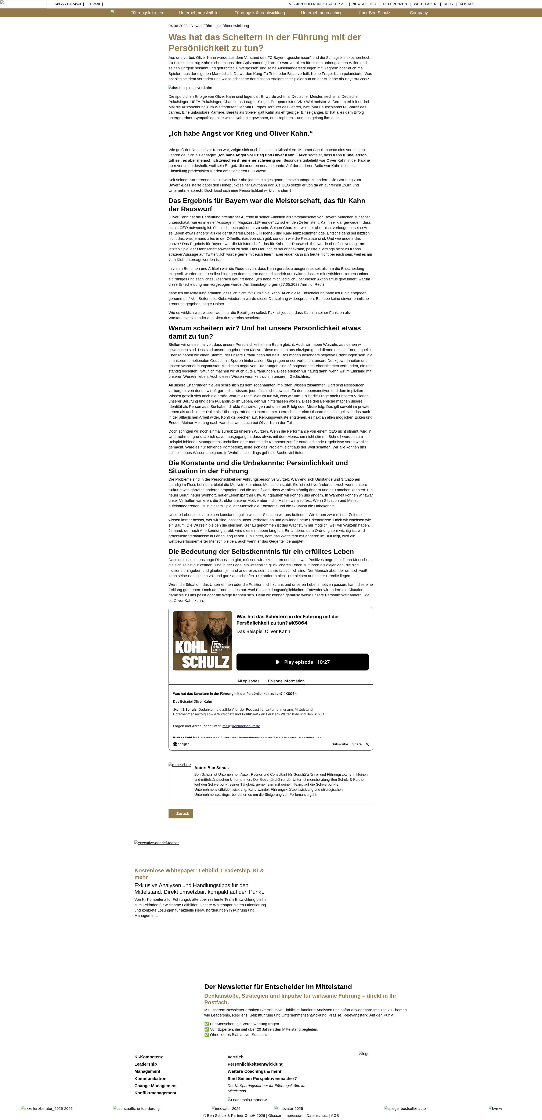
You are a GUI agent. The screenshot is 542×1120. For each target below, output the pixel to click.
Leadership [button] (146, 1064)
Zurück (182, 813)
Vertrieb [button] (236, 1057)
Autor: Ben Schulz (212, 768)
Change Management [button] (156, 1085)
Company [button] (419, 12)
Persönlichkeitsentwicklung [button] (256, 1064)
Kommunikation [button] (151, 1078)
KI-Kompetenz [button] (149, 1057)
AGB (335, 1115)
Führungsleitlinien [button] (146, 12)
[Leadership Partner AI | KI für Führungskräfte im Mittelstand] (248, 938)
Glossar (274, 1115)
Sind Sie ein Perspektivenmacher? (262, 1078)
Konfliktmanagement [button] (156, 1093)
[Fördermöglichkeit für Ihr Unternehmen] (136, 1108)
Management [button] (148, 1071)
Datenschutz (317, 1115)
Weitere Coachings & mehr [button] (255, 1071)
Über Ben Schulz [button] (374, 12)
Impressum (294, 1115)
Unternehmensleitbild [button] (198, 12)
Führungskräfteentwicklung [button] (260, 12)
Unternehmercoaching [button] (322, 12)
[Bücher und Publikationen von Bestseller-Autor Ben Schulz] (405, 1108)
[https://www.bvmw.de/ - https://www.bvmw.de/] (495, 1108)
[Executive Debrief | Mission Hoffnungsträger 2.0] (156, 843)
